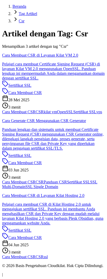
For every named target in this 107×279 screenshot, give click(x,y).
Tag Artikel (28, 13)
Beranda (19, 6)
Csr (21, 21)
